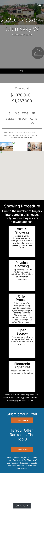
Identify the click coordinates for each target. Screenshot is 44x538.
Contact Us (22, 505)
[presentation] (4, 146)
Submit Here (22, 420)
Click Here (29, 465)
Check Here (22, 449)
